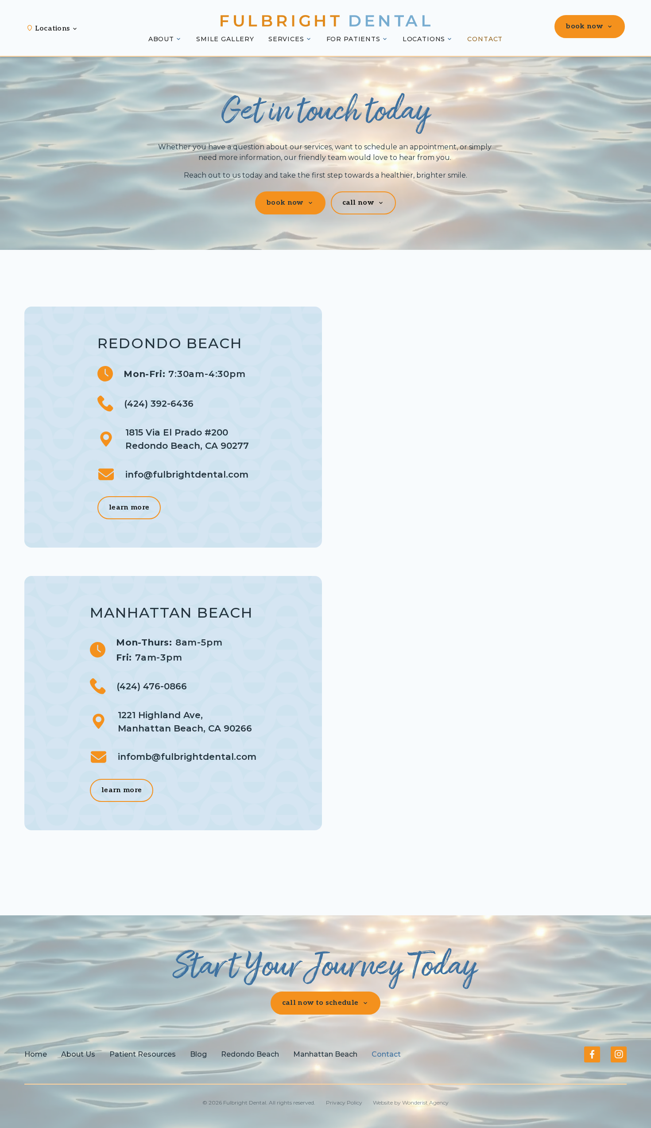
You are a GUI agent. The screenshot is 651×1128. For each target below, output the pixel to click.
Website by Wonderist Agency (411, 1102)
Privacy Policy (344, 1102)
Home (35, 1054)
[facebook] (592, 1054)
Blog (198, 1054)
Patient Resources (142, 1054)
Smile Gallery (225, 39)
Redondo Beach (250, 1054)
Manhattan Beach (325, 1054)
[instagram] (619, 1054)
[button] (57, 28)
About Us (78, 1054)
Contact (485, 39)
